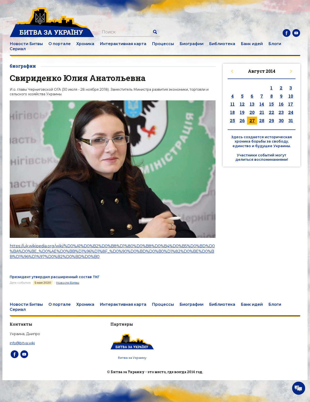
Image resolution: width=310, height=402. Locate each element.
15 (271, 104)
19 (242, 112)
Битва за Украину (132, 358)
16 (281, 104)
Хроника (85, 43)
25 (232, 120)
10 (290, 96)
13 (252, 104)
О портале (59, 43)
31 (290, 120)
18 (232, 112)
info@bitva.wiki (22, 343)
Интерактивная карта (123, 43)
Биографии (191, 43)
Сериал (18, 49)
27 (252, 120)
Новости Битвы (26, 43)
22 (271, 112)
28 (261, 120)
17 (290, 104)
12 (242, 104)
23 (281, 112)
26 (242, 120)
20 (252, 112)
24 (290, 112)
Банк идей (252, 43)
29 (271, 120)
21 (261, 112)
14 (261, 104)
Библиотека (222, 43)
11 (232, 104)
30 (281, 120)
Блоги (274, 43)
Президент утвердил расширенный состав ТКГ (55, 277)
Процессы (163, 43)
